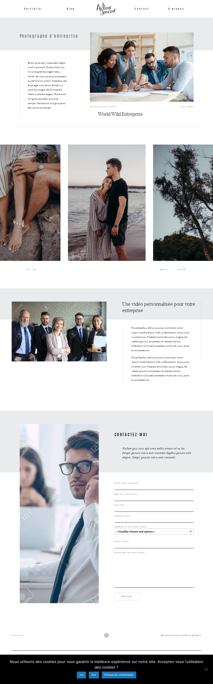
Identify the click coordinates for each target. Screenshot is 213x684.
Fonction (120, 505)
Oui (81, 674)
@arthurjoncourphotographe (181, 635)
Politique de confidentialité (118, 674)
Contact (142, 8)
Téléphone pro (123, 516)
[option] (106, 203)
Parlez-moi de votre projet (130, 552)
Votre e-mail (122, 541)
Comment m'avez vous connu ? (131, 527)
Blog (71, 8)
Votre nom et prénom (126, 483)
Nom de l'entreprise (126, 494)
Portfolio (33, 8)
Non (94, 674)
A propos (176, 8)
